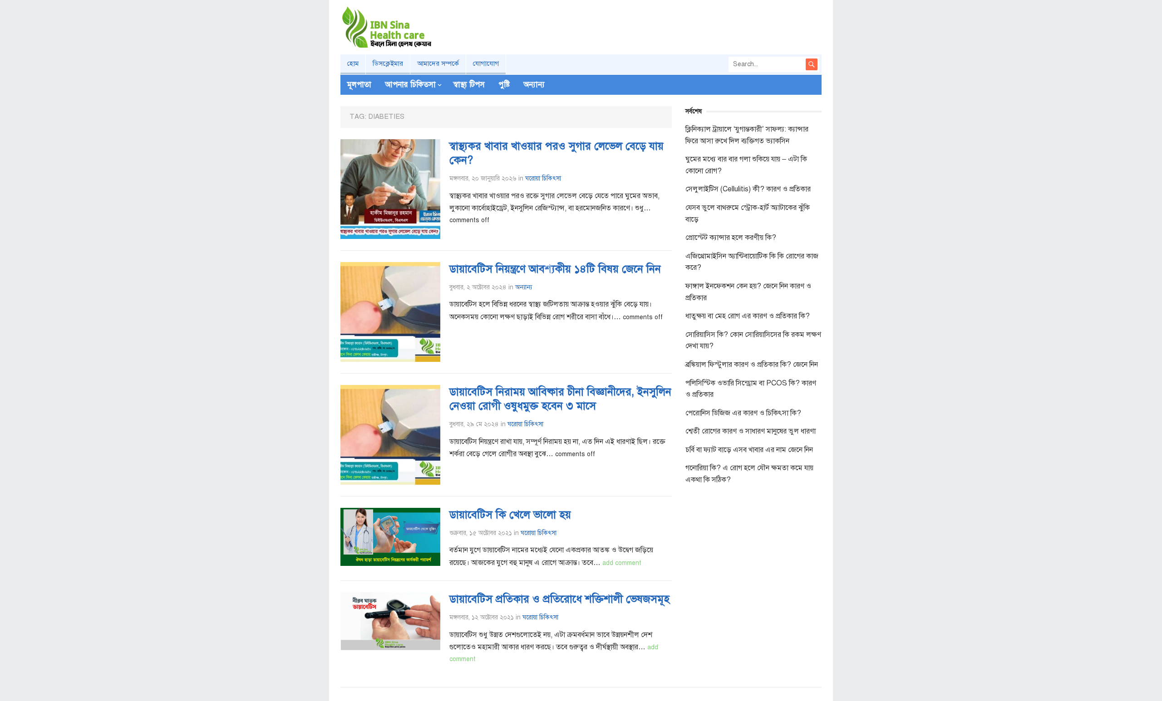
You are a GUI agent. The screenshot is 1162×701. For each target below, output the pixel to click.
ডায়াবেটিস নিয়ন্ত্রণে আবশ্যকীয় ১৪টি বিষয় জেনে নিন (555, 269)
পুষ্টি (504, 84)
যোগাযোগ (486, 63)
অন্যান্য (534, 84)
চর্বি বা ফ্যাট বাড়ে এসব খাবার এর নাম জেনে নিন (749, 449)
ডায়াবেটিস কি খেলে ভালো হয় (510, 514)
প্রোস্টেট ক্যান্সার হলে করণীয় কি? (730, 237)
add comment (621, 563)
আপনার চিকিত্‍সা (410, 84)
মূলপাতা (359, 84)
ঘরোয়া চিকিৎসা (543, 178)
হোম (353, 63)
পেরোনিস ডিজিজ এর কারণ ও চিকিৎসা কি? (743, 413)
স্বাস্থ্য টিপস (469, 84)
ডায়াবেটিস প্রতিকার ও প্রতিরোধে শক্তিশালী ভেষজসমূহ (559, 599)
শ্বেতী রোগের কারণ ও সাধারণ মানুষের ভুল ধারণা (750, 431)
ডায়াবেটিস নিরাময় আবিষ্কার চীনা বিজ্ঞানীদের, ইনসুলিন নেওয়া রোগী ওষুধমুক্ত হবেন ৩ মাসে (560, 399)
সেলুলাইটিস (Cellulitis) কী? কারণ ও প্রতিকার (748, 189)
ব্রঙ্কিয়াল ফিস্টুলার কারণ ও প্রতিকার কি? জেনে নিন (751, 364)
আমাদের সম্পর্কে (438, 63)
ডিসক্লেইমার (388, 63)
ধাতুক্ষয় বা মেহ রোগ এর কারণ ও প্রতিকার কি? (747, 316)
